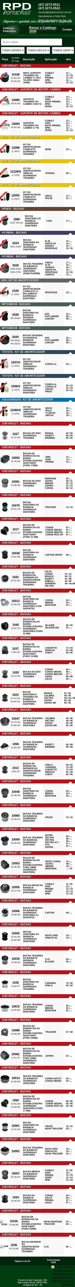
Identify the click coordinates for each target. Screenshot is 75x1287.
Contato (67, 29)
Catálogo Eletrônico (9, 30)
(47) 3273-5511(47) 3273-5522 (49, 6)
